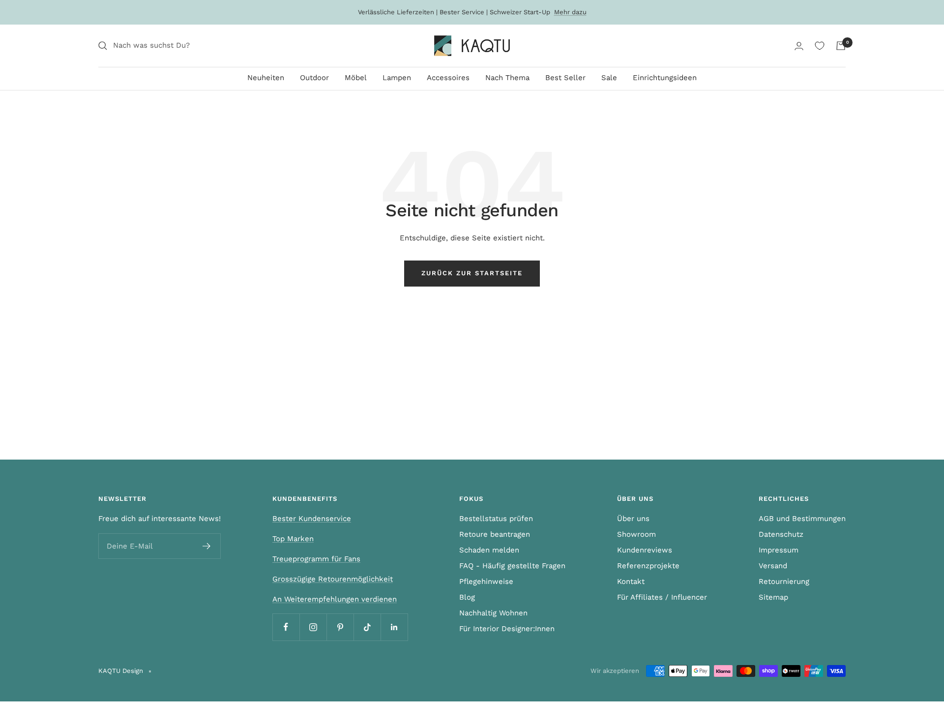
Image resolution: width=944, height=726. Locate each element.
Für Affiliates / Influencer (662, 597)
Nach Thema (507, 77)
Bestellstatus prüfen (496, 518)
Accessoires (448, 77)
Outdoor (314, 77)
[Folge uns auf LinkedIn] (394, 626)
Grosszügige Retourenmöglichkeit (332, 579)
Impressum (778, 550)
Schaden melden (489, 550)
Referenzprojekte (648, 565)
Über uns (633, 518)
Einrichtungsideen (665, 77)
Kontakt (631, 581)
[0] (819, 45)
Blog (467, 597)
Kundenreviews (644, 550)
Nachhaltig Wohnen (493, 613)
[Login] (799, 46)
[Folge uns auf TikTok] (367, 626)
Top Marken (293, 538)
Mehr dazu (570, 12)
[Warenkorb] (841, 45)
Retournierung (784, 581)
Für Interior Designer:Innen (507, 628)
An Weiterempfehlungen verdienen (334, 599)
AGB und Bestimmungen (802, 518)
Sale (609, 77)
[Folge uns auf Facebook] (285, 626)
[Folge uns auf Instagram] (312, 626)
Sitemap (773, 597)
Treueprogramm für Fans (316, 558)
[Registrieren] (207, 546)
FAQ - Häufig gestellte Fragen (512, 565)
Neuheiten (265, 77)
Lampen (397, 77)
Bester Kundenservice (311, 518)
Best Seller (565, 77)
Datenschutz (781, 534)
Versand (773, 565)
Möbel (356, 77)
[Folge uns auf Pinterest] (340, 626)
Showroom (636, 534)
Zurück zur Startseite (472, 273)
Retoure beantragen (494, 534)
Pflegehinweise (486, 581)
